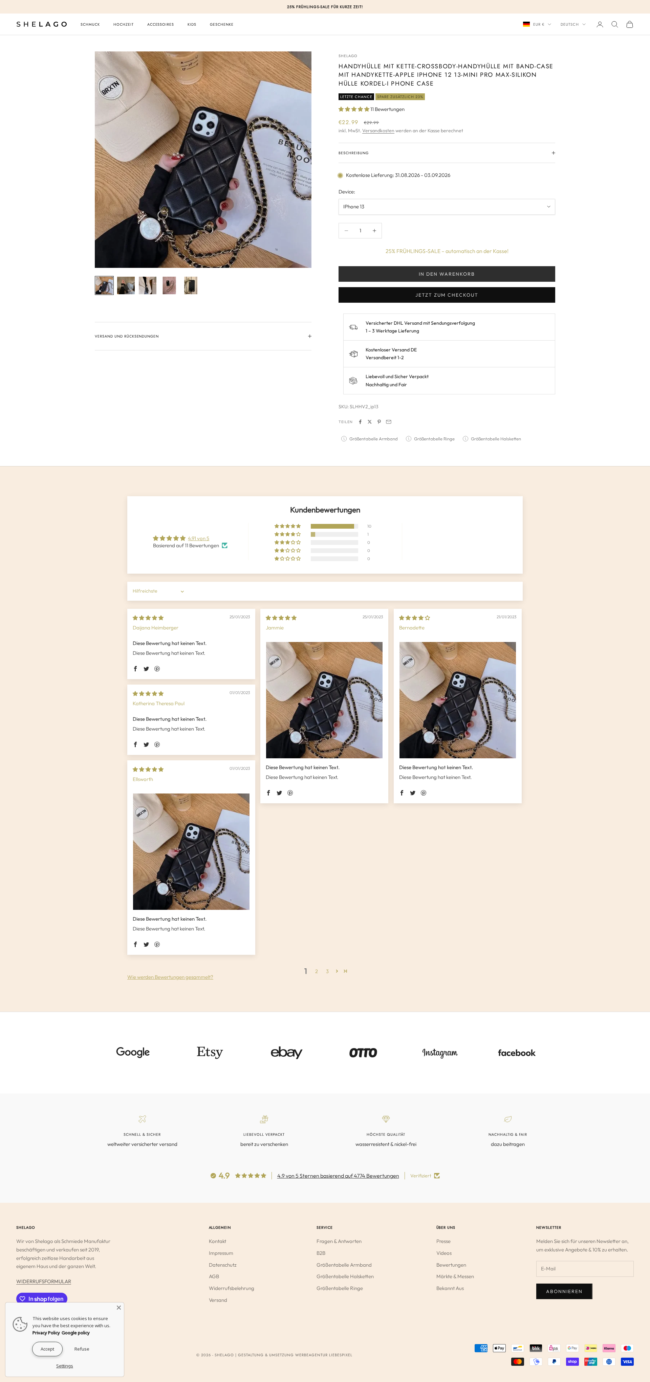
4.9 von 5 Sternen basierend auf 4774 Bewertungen (338, 1175)
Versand (218, 1300)
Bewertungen (451, 1265)
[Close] (118, 1307)
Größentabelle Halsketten (345, 1276)
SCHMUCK (90, 24)
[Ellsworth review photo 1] (191, 851)
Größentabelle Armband (344, 1265)
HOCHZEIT (123, 24)
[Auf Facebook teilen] (360, 421)
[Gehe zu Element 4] (169, 285)
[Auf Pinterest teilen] (379, 421)
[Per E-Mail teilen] (388, 421)
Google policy (76, 1333)
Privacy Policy (46, 1333)
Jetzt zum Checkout (446, 295)
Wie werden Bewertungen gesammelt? (170, 977)
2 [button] (316, 971)
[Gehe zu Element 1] (104, 285)
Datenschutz (223, 1265)
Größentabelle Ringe (340, 1288)
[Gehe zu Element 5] (190, 285)
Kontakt (217, 1241)
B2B (321, 1253)
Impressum (221, 1253)
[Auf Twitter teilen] (369, 421)
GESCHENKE (222, 24)
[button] (354, 109)
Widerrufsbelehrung (231, 1288)
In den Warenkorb (447, 274)
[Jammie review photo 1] (324, 700)
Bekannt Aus (450, 1288)
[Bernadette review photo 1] (457, 700)
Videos (444, 1253)
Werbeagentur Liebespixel (323, 1355)
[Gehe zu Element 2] (125, 285)
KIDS (192, 24)
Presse (443, 1241)
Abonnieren (564, 1291)
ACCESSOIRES (160, 24)
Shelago (348, 56)
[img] (148, 618)
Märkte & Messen (455, 1276)
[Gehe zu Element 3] (147, 285)
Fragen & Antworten (339, 1241)
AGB (214, 1276)
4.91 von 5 (198, 538)
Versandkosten (378, 131)
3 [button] (327, 971)
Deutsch (570, 24)
